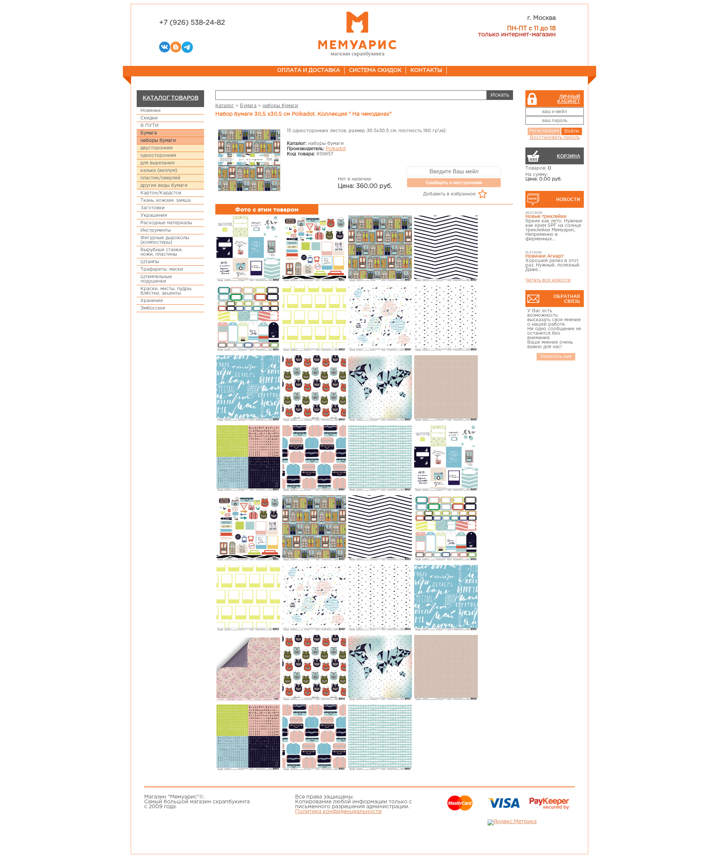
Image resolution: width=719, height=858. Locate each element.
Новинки (150, 111)
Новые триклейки (546, 216)
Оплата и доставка (308, 70)
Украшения (153, 215)
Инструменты (155, 230)
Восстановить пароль (555, 138)
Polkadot (336, 149)
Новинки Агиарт (544, 256)
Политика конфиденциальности (338, 811)
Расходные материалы (166, 223)
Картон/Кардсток (161, 193)
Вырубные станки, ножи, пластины (161, 252)
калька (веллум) (158, 170)
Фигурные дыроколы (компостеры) (164, 240)
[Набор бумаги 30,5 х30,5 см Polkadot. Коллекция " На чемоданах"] (249, 161)
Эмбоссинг (153, 308)
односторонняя (158, 155)
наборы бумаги (158, 141)
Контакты (426, 70)
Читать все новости (548, 280)
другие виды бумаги (164, 185)
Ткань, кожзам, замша (165, 200)
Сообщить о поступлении (454, 182)
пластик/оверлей (160, 178)
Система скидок (375, 70)
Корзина (568, 155)
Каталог (224, 106)
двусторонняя (156, 148)
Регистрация (544, 131)
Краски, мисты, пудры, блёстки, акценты (166, 291)
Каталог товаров (170, 98)
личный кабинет (568, 99)
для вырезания (157, 163)
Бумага (148, 133)
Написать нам (555, 357)
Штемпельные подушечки (156, 279)
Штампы (149, 262)
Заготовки (152, 208)
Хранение (151, 301)
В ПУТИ (149, 126)
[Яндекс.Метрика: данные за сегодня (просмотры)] (512, 822)
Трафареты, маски (161, 269)
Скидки (149, 118)
